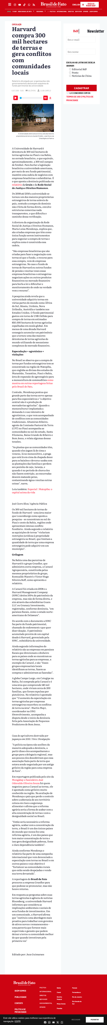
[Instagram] (15, 4)
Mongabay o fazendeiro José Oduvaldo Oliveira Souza (27, 781)
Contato (19, 1003)
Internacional (62, 11)
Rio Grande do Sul (77, 1002)
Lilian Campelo (45, 90)
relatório (17, 184)
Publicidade (20, 997)
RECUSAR (76, 1020)
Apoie (9, 11)
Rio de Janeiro (77, 997)
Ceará (59, 992)
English (76, 4)
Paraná (74, 988)
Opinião (85, 11)
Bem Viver (78, 11)
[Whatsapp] (29, 4)
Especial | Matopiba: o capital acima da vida (32, 490)
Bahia (59, 988)
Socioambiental (46, 1003)
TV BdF (14, 11)
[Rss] (34, 4)
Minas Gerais (61, 1004)
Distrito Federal (59, 998)
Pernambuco (76, 992)
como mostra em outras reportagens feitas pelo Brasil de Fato (32, 383)
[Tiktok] (24, 4)
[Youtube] (19, 4)
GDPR (17, 1021)
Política (53, 11)
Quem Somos (94, 11)
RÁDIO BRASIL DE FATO (25, 11)
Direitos (71, 11)
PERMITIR (95, 1020)
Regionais (40, 11)
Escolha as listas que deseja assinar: (80, 64)
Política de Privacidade (20, 1010)
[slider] (31, 98)
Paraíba (59, 1008)
